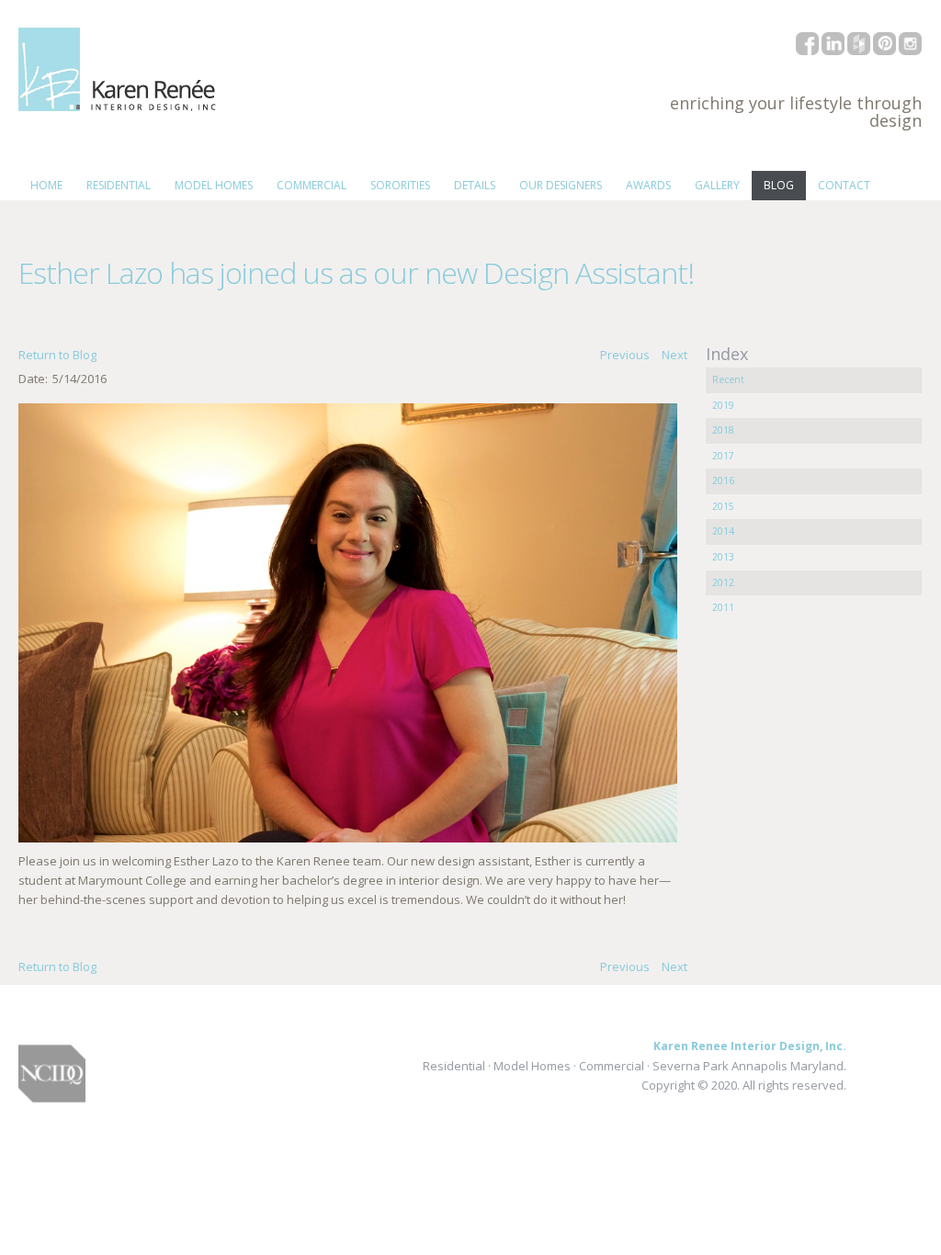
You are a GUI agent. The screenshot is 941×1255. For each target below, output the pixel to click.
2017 (723, 455)
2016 (723, 480)
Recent (728, 379)
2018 (723, 430)
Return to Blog (57, 354)
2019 (723, 405)
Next (674, 354)
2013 (723, 556)
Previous (625, 354)
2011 (723, 607)
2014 (723, 531)
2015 (723, 506)
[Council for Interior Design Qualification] (51, 1102)
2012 (723, 582)
